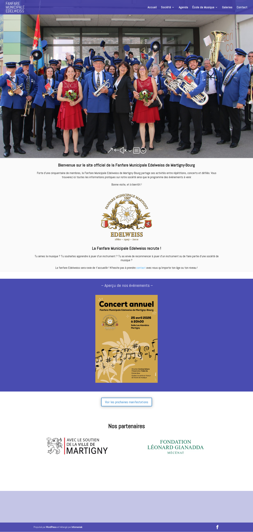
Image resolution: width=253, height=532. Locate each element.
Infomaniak (77, 527)
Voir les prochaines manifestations (126, 402)
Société (166, 7)
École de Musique (203, 7)
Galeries (227, 7)
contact (141, 268)
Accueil (152, 7)
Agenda (183, 7)
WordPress (51, 527)
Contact (242, 7)
